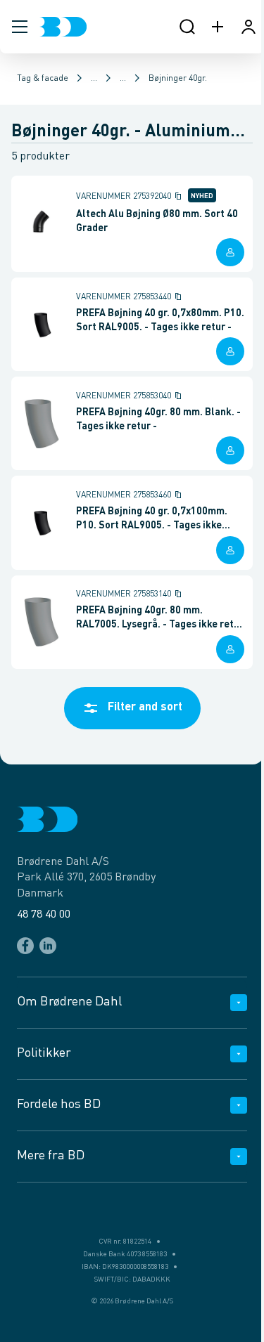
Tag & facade (42, 78)
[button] (19, 26)
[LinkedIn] (47, 945)
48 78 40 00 (43, 914)
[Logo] (63, 27)
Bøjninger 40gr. (178, 78)
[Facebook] (25, 945)
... (94, 78)
